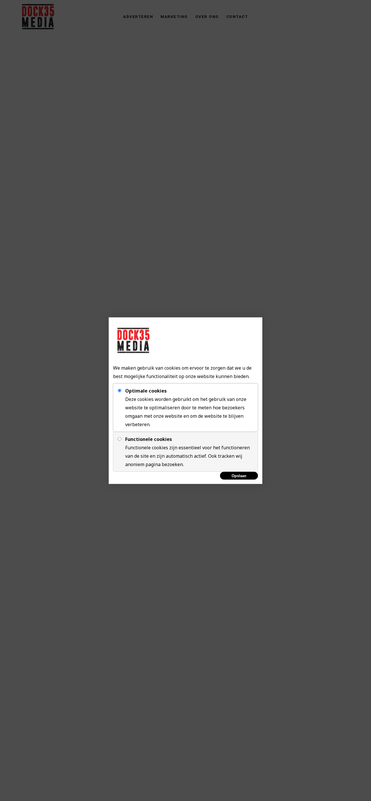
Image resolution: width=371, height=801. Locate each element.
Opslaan (239, 475)
